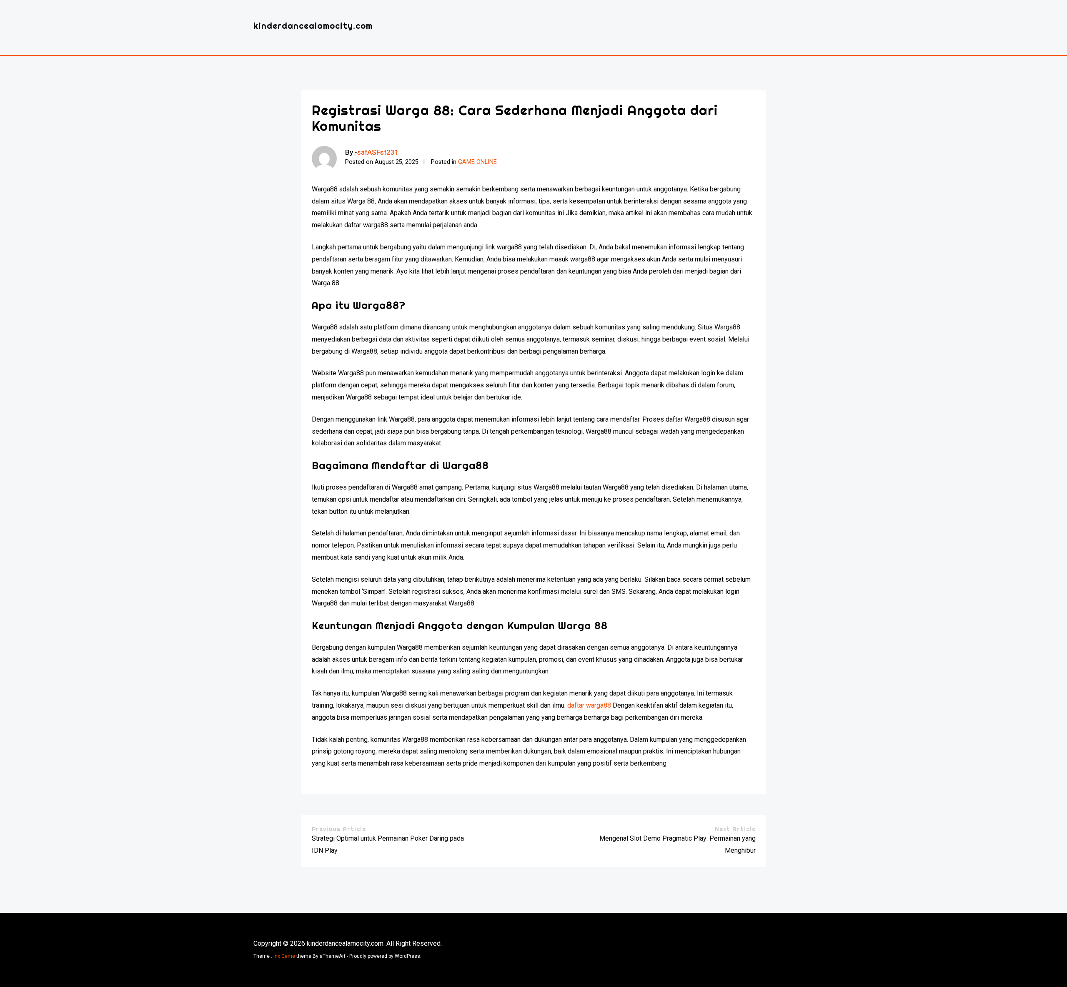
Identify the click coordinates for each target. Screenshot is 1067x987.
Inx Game (284, 956)
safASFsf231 (378, 152)
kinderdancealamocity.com (313, 25)
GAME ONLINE (477, 162)
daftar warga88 (589, 705)
